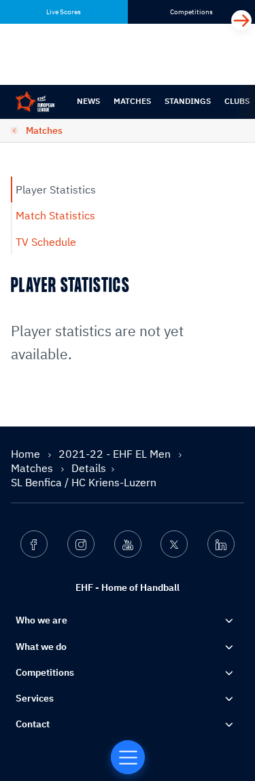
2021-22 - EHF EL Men (115, 453)
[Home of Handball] (128, 757)
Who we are (41, 620)
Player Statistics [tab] (56, 189)
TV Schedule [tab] (46, 242)
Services (35, 698)
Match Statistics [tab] (55, 215)
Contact (33, 724)
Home (27, 453)
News (88, 101)
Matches (132, 101)
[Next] (241, 20)
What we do (41, 646)
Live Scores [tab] (63, 11)
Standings (188, 101)
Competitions (45, 672)
